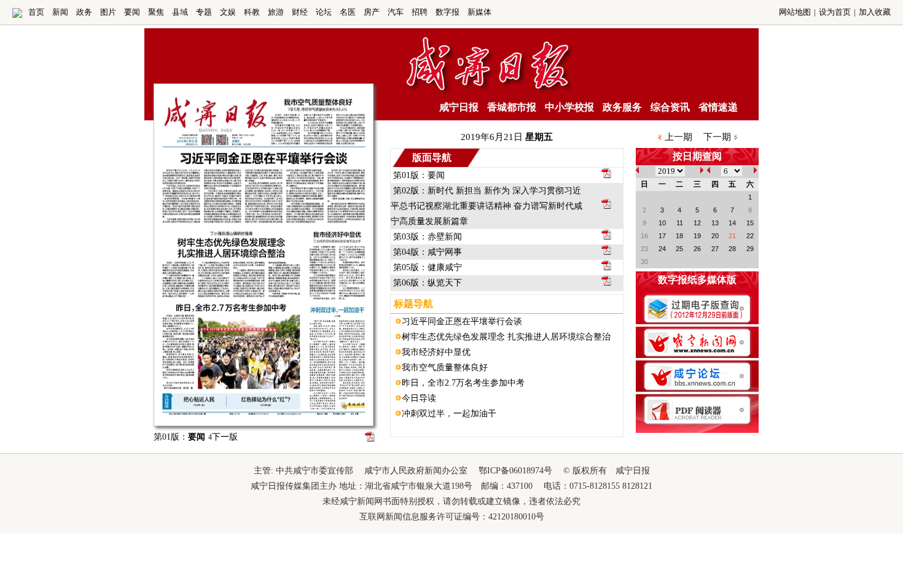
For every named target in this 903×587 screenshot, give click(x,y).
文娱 (228, 12)
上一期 (678, 137)
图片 (108, 12)
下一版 (223, 436)
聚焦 (156, 12)
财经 (300, 12)
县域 (180, 12)
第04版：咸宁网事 (427, 252)
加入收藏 (875, 12)
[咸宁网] (17, 15)
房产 (372, 12)
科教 (252, 12)
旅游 (276, 12)
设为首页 (835, 12)
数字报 (447, 12)
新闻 (60, 12)
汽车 (396, 12)
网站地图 (795, 12)
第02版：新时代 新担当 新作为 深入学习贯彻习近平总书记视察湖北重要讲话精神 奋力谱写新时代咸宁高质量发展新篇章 (486, 206)
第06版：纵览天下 (427, 282)
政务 (84, 12)
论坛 (324, 12)
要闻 (132, 12)
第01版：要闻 (419, 175)
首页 (36, 12)
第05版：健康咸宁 (427, 267)
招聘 (420, 12)
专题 (204, 12)
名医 (348, 12)
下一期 (717, 137)
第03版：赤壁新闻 (427, 236)
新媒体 (479, 12)
